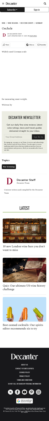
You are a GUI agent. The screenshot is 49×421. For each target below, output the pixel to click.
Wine (3, 23)
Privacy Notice (21, 144)
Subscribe (11, 9)
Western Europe (26, 23)
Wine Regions (13, 23)
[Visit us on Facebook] (17, 392)
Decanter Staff (16, 34)
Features (33, 36)
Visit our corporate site (34, 409)
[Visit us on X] (10, 392)
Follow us (31, 45)
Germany (39, 23)
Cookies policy (24, 372)
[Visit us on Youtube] (24, 392)
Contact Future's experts (24, 368)
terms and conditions (24, 380)
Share (7, 45)
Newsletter (43, 45)
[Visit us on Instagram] (38, 392)
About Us (24, 364)
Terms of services (28, 142)
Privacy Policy (24, 376)
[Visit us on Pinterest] (31, 392)
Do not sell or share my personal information (24, 383)
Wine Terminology (9, 166)
